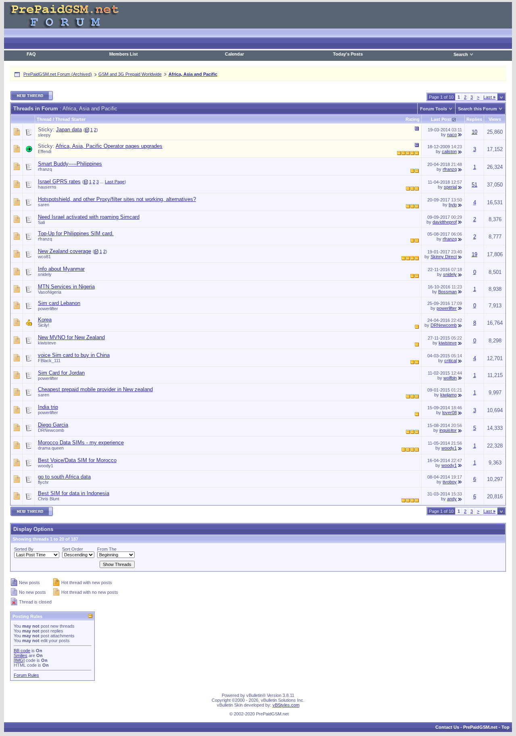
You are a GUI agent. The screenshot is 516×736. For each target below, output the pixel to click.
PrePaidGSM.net (480, 727)
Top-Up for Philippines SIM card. (76, 233)
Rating (413, 119)
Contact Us (447, 727)
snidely (45, 274)
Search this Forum (477, 108)
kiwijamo (448, 394)
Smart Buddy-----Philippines (70, 164)
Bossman (447, 291)
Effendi (44, 151)
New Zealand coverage (64, 251)
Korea (45, 320)
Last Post (441, 119)
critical (450, 360)
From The (107, 549)
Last (489, 97)
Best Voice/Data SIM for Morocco (77, 460)
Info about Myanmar (61, 269)
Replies (474, 119)
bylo (453, 204)
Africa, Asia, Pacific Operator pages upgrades (109, 146)
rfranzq (45, 169)
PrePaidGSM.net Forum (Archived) (57, 74)
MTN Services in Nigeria (66, 287)
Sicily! (43, 325)
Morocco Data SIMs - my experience (81, 443)
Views (495, 119)
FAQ (31, 54)
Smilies (20, 655)
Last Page (115, 181)
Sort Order (72, 549)
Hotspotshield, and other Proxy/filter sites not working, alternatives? (117, 199)
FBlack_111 (49, 360)
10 (474, 132)
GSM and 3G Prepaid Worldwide (130, 74)
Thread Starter (70, 119)
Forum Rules (26, 675)
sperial (450, 187)
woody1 (449, 448)
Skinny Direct (444, 256)
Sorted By (23, 549)
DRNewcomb (444, 325)
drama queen (51, 448)
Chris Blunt (48, 498)
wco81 (44, 256)
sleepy (44, 135)
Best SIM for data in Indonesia (73, 493)
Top (505, 727)
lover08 (449, 412)
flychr (43, 482)
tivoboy (450, 481)
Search (461, 54)
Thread (44, 119)
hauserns (47, 187)
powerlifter (48, 308)
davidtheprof (445, 222)
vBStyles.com (286, 705)
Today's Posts (348, 54)
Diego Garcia (53, 425)
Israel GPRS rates (59, 181)
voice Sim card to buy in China (74, 355)
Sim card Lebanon (59, 303)
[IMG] (19, 660)
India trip (48, 407)
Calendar (234, 54)
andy (452, 498)
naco (452, 134)
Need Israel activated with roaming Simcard (88, 217)
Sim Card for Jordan (61, 373)
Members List (123, 54)
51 (474, 185)
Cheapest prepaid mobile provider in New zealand (95, 389)
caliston (449, 151)
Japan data (69, 129)
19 (474, 254)
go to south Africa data (64, 477)
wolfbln (450, 377)
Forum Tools (433, 108)
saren (43, 204)
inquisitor (448, 430)
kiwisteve (47, 342)
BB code (22, 650)
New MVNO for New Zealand (71, 337)
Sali (41, 222)
